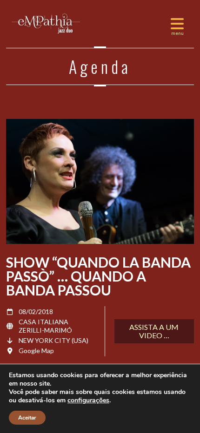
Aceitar (27, 417)
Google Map (36, 350)
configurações (88, 400)
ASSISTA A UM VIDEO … (154, 331)
